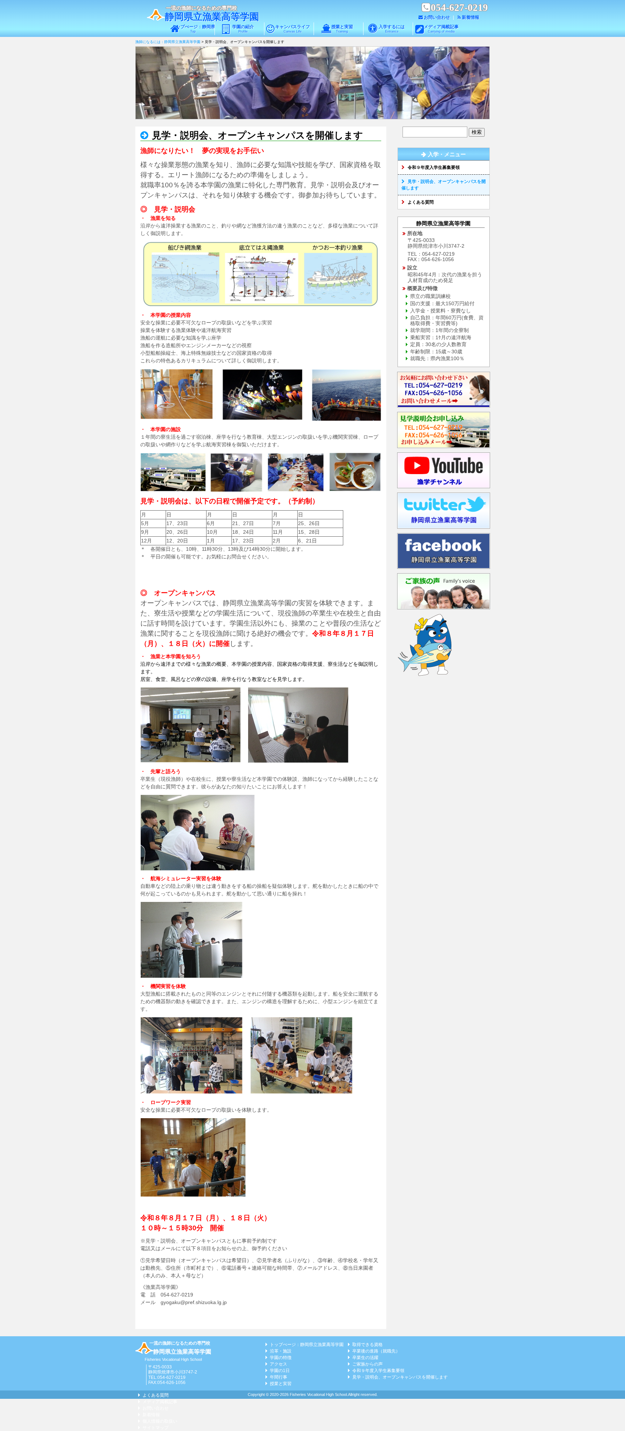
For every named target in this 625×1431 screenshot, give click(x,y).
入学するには (392, 28)
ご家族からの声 (367, 1364)
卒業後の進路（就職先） (376, 1351)
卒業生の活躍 (365, 1357)
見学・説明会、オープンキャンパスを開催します (256, 135)
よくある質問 (421, 202)
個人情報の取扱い (160, 1421)
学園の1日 (280, 1370)
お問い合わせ (437, 17)
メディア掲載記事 (441, 28)
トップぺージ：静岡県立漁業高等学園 (193, 28)
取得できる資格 (367, 1344)
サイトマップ (156, 1427)
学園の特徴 (281, 1357)
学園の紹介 (243, 28)
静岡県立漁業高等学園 (212, 17)
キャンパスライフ (292, 28)
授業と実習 (342, 28)
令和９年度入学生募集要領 (434, 167)
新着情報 (470, 17)
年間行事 (278, 1377)
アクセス (278, 1364)
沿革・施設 (281, 1351)
